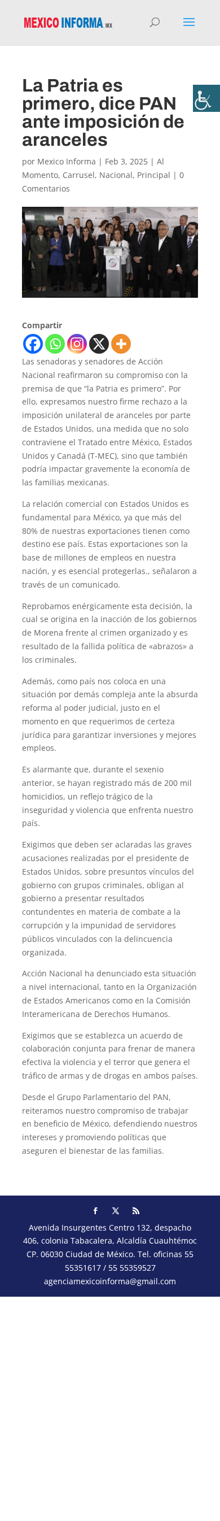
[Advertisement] (110, 1407)
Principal (153, 175)
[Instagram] (77, 344)
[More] (121, 344)
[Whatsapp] (55, 344)
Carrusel (79, 175)
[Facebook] (33, 344)
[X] (99, 344)
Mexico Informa (66, 161)
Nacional (116, 175)
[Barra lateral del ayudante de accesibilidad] (206, 98)
